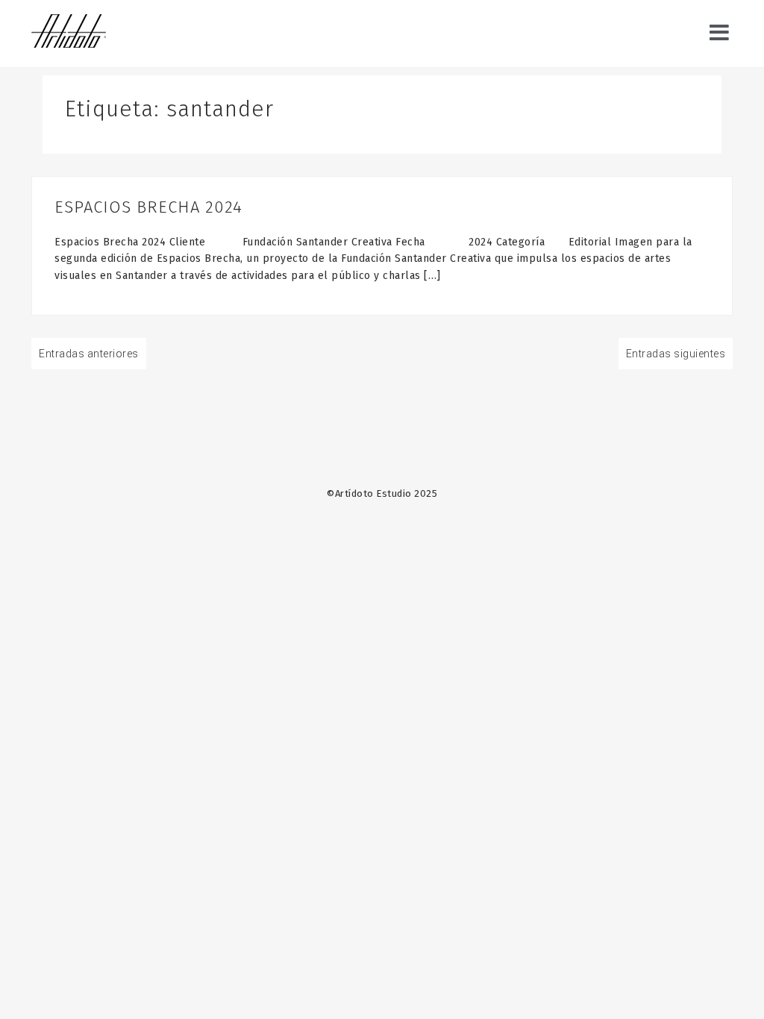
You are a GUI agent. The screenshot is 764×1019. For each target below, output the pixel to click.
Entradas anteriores (89, 354)
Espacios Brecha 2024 (148, 207)
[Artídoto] (68, 33)
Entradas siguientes (676, 354)
